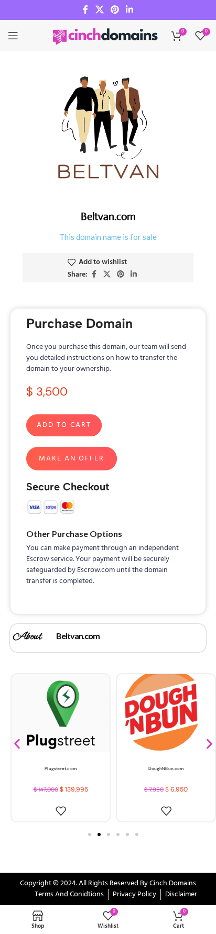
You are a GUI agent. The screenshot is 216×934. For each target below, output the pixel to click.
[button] (17, 744)
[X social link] (99, 10)
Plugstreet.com (60, 768)
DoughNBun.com (165, 768)
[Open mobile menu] (13, 35)
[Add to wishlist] (61, 811)
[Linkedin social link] (130, 10)
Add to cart (64, 425)
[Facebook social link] (85, 10)
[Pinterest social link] (114, 10)
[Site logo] (106, 36)
